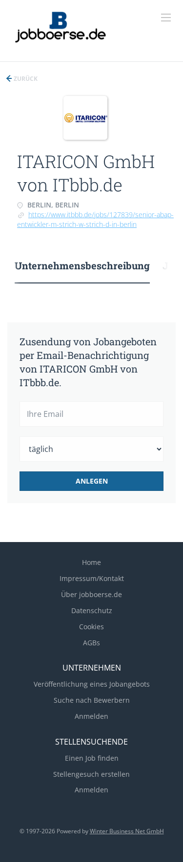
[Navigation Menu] (166, 17)
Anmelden (91, 716)
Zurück (25, 79)
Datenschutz (91, 610)
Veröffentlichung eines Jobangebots (92, 684)
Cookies (91, 626)
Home (91, 562)
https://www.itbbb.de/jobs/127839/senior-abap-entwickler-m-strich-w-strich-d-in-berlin (95, 219)
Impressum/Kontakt (92, 578)
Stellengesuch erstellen (91, 774)
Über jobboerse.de (91, 594)
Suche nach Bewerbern (92, 700)
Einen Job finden (92, 758)
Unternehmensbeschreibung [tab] (82, 265)
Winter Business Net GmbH (127, 831)
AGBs (91, 642)
